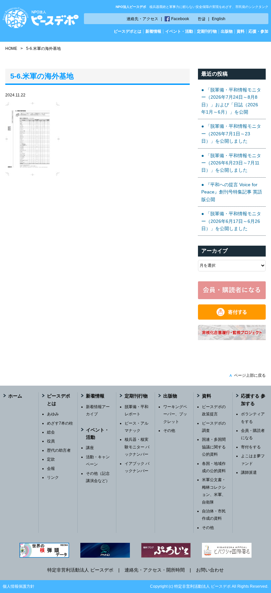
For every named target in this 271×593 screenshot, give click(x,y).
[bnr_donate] (232, 318)
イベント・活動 (179, 31)
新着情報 (153, 31)
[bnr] (232, 338)
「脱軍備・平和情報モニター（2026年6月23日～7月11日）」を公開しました (231, 163)
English (218, 19)
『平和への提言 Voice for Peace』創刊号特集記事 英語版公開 (231, 192)
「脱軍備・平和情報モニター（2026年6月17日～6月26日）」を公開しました (231, 221)
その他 (169, 430)
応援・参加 (258, 31)
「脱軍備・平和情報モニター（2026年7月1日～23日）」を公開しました (231, 133)
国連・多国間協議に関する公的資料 (214, 447)
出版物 (227, 31)
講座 (90, 447)
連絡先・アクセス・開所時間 (155, 570)
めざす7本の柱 (60, 423)
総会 (51, 432)
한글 (202, 19)
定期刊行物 (207, 31)
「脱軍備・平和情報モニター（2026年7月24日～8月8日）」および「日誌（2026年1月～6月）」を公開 (231, 101)
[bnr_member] (232, 297)
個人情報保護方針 (18, 586)
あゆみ (53, 414)
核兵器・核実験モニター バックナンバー (137, 447)
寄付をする (251, 447)
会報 (51, 468)
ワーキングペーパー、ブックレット (175, 414)
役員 (51, 441)
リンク (53, 477)
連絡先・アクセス (142, 19)
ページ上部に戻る (247, 375)
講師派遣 (249, 472)
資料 (241, 31)
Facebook (180, 19)
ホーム (15, 396)
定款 (51, 459)
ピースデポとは (127, 31)
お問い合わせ (210, 570)
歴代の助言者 (59, 450)
